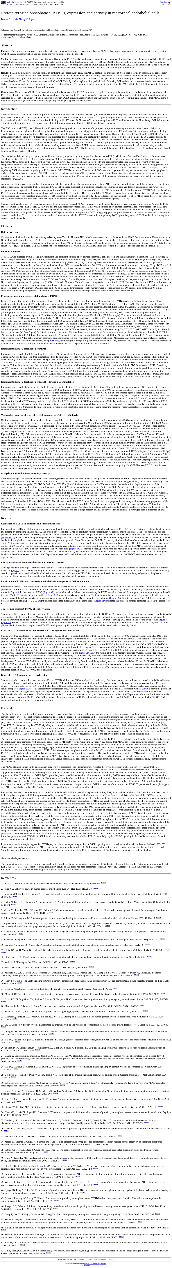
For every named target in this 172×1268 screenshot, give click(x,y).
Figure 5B (84, 652)
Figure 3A (48, 592)
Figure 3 (15, 592)
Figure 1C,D (76, 548)
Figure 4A (6, 622)
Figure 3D (100, 600)
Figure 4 (163, 619)
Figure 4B (7, 625)
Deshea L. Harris (9, 19)
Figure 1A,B (8, 537)
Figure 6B (145, 688)
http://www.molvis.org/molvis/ (95, 1264)
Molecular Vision (13, 2)
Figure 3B (52, 595)
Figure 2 (15, 570)
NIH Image (55, 340)
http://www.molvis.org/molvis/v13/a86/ (98, 1259)
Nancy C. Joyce (27, 19)
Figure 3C (115, 598)
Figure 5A (19, 652)
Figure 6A (24, 688)
